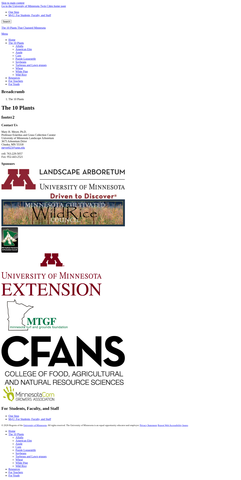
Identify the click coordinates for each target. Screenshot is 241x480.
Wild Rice (21, 465)
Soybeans (21, 453)
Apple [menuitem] (19, 52)
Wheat (19, 459)
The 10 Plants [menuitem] (16, 42)
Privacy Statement (148, 425)
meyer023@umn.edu (13, 147)
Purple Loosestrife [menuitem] (26, 58)
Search (6, 21)
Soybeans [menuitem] (21, 61)
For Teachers (15, 472)
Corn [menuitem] (18, 55)
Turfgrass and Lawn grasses (31, 456)
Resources (14, 469)
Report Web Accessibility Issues (173, 425)
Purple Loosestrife (26, 450)
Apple (19, 443)
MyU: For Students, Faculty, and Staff (29, 15)
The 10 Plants (16, 434)
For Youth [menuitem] (14, 84)
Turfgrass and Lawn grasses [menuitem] (31, 65)
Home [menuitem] (11, 39)
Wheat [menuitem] (19, 68)
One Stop (13, 12)
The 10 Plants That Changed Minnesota (23, 27)
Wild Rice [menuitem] (21, 74)
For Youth (14, 475)
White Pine (22, 462)
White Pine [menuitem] (22, 71)
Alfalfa (19, 437)
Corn (18, 446)
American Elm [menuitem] (24, 49)
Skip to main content (12, 2)
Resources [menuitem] (14, 77)
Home (11, 431)
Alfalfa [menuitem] (19, 46)
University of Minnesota (35, 425)
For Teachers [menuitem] (15, 81)
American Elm (24, 440)
